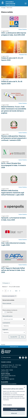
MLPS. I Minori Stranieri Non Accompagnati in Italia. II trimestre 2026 (13, 165)
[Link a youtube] (26, 358)
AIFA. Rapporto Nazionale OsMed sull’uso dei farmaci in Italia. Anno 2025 (13, 270)
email (7, 372)
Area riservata (7, 357)
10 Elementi (6, 283)
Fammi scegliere (7, 404)
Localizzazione (6, 323)
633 (16, 291)
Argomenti (5, 329)
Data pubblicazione (7, 316)
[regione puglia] (2, 3)
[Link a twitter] (23, 358)
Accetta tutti (14, 409)
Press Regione (5, 377)
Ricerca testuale (7, 303)
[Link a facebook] (20, 358)
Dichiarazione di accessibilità (8, 384)
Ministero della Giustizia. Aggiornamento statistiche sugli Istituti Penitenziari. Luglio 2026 (12, 193)
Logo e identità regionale (7, 379)
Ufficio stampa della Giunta (8, 375)
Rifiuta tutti (14, 413)
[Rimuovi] (15, 295)
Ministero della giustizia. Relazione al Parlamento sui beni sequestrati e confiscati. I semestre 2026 (13, 138)
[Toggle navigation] (25, 3)
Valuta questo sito (14, 346)
